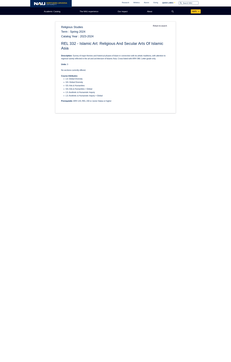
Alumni (146, 2)
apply (194, 11)
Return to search (160, 26)
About (149, 11)
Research (125, 2)
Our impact (123, 11)
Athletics (136, 2)
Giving (155, 2)
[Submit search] (180, 3)
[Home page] (51, 3)
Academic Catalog (52, 11)
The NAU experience (89, 11)
